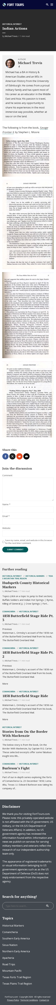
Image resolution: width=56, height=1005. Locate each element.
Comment (7, 475)
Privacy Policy (13, 1000)
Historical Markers (35, 576)
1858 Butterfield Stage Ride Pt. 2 (28, 654)
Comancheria (8, 611)
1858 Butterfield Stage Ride (25, 696)
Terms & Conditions (29, 1000)
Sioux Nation (9, 945)
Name (6, 504)
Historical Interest (12, 24)
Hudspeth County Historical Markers (25, 584)
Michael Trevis (11, 36)
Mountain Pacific (12, 970)
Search (47, 905)
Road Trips (8, 964)
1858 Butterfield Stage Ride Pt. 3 (28, 617)
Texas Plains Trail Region (17, 983)
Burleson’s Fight (16, 768)
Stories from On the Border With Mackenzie (25, 733)
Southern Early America (16, 938)
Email (6, 516)
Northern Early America (16, 951)
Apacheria (8, 958)
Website (6, 528)
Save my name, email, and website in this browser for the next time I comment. (28, 541)
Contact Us (44, 1000)
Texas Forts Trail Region (16, 977)
